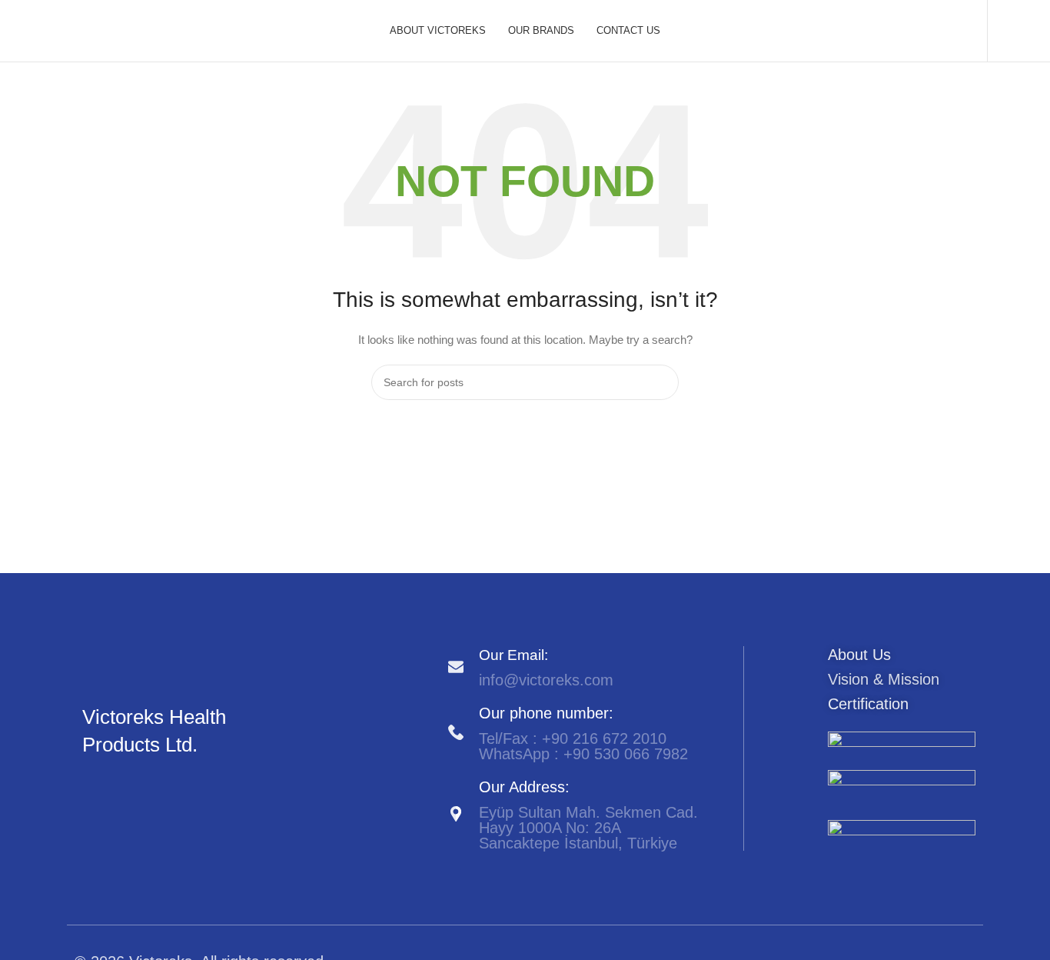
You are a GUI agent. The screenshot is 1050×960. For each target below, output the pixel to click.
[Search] (1007, 30)
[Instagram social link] (109, 784)
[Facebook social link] (91, 784)
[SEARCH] (661, 382)
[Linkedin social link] (126, 784)
